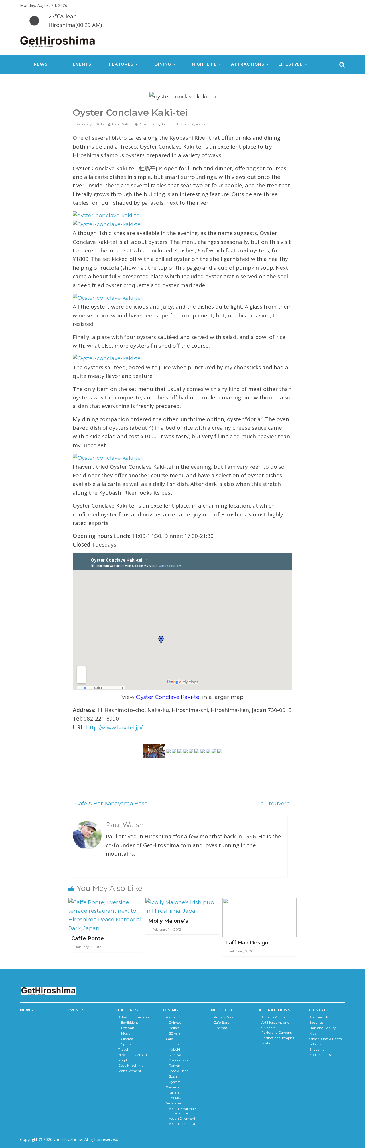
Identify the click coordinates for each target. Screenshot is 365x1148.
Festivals (127, 1028)
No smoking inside (190, 124)
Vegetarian (174, 1103)
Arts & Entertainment (134, 1017)
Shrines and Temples (277, 1038)
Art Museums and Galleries (275, 1025)
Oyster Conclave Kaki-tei (168, 697)
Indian (174, 1028)
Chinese (175, 1023)
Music (125, 1033)
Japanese (173, 1044)
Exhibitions (129, 1023)
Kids (312, 1033)
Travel (123, 1050)
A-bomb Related (273, 1017)
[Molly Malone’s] (182, 902)
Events (82, 64)
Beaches (316, 1023)
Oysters (174, 1082)
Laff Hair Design (247, 943)
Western (172, 1087)
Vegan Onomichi (182, 1119)
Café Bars (221, 1023)
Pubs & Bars (223, 1017)
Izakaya (175, 1055)
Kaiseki (174, 1050)
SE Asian (175, 1033)
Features (121, 64)
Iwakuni (268, 1043)
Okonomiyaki (179, 1060)
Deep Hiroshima (130, 1066)
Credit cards (149, 124)
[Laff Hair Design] (259, 902)
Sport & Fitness (320, 1055)
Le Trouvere (277, 803)
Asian (170, 1017)
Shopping (317, 1050)
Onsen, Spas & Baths (325, 1039)
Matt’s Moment (129, 1071)
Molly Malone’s (168, 921)
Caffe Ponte (87, 938)
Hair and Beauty (322, 1028)
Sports (126, 1044)
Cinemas (220, 1028)
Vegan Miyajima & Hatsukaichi (183, 1111)
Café (169, 1039)
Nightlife (204, 64)
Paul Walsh (121, 124)
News (41, 64)
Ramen (174, 1066)
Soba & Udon (179, 1071)
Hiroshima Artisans (133, 1055)
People (123, 1060)
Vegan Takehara (182, 1124)
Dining (163, 64)
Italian (174, 1092)
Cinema (127, 1039)
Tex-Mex (175, 1098)
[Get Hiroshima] (58, 40)
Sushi (173, 1076)
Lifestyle (290, 64)
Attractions (247, 64)
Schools (315, 1044)
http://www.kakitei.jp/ (114, 727)
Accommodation (322, 1017)
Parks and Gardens (276, 1033)
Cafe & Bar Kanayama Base (107, 803)
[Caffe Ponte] (105, 902)
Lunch (167, 124)
